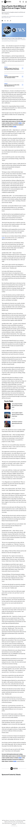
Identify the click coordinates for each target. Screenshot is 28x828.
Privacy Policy (12, 820)
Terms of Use (15, 823)
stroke (3, 237)
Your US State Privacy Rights (20, 820)
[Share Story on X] (5, 21)
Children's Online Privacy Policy (10, 821)
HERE (20, 123)
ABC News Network (5, 820)
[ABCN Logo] (7, 2)
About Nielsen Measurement (7, 823)
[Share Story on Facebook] (2, 21)
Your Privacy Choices (21, 823)
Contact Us (14, 824)
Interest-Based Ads (19, 821)
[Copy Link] (10, 21)
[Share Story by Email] (8, 21)
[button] (2, 2)
